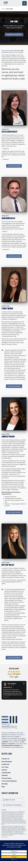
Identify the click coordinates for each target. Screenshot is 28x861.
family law (5, 52)
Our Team (5, 767)
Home (3, 9)
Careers (4, 770)
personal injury (15, 50)
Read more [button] (6, 697)
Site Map (5, 784)
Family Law (5, 764)
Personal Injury (7, 762)
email (3, 744)
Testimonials (6, 773)
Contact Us (5, 759)
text (22, 742)
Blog (3, 787)
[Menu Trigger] (24, 3)
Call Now (5, 775)
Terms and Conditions (9, 781)
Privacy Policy (6, 778)
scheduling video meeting (10, 745)
